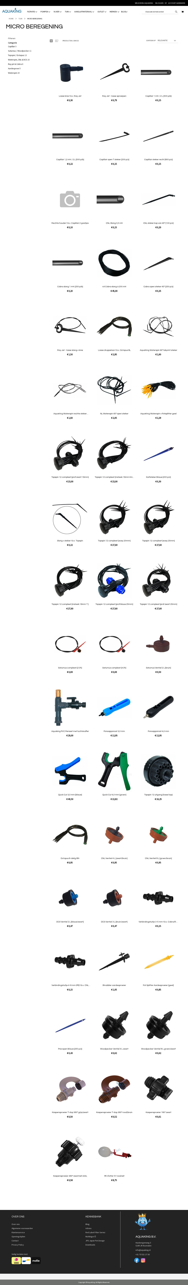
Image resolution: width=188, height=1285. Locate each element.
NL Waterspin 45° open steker (114, 414)
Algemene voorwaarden (22, 1228)
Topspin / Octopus (16, 55)
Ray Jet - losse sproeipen (114, 96)
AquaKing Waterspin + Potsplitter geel (158, 414)
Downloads (90, 1244)
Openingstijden (18, 1236)
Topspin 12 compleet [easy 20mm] (114, 541)
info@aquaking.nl (142, 1250)
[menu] (77, 11)
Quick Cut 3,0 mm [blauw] (70, 795)
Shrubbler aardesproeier (114, 985)
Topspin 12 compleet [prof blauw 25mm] (114, 604)
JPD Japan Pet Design (95, 1240)
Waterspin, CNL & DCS (17, 59)
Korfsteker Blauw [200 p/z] (158, 477)
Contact (15, 1240)
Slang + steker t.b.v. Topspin (70, 541)
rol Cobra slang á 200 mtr (114, 287)
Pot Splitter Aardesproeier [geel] (158, 985)
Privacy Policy (18, 1244)
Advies (88, 1228)
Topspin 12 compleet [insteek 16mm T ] (70, 604)
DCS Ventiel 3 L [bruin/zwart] (114, 922)
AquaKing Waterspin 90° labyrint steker (158, 350)
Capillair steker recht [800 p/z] (158, 160)
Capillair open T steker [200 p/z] (114, 160)
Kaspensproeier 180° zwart (158, 1112)
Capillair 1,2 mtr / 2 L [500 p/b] (70, 160)
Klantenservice (18, 1232)
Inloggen (159, 3)
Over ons (16, 1224)
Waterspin (12, 73)
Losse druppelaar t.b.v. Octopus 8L (114, 350)
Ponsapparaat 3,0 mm (114, 731)
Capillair (11, 46)
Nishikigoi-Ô (90, 1236)
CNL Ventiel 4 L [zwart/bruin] (114, 858)
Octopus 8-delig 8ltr (70, 858)
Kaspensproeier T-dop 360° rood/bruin (114, 1112)
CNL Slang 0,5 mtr (114, 223)
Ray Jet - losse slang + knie (70, 350)
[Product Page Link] (70, 72)
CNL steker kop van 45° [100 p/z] (158, 223)
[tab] (77, 11)
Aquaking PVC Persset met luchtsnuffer (70, 731)
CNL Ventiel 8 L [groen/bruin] (158, 858)
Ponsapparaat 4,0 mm (158, 731)
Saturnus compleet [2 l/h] (70, 668)
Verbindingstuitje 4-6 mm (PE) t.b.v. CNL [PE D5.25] (70, 985)
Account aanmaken (176, 3)
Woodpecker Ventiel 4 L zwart (114, 1049)
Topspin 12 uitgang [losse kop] (158, 795)
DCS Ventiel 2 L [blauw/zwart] (70, 922)
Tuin (21, 18)
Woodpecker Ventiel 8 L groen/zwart (158, 1049)
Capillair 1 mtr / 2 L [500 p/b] (158, 96)
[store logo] (11, 10)
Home (11, 18)
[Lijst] (56, 40)
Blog (87, 1224)
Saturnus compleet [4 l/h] (114, 668)
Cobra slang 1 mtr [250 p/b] (70, 287)
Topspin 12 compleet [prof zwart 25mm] (158, 604)
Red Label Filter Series (95, 1232)
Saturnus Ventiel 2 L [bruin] (158, 668)
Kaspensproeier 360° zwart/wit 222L (70, 1176)
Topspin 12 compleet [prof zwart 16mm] (70, 477)
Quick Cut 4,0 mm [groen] (114, 795)
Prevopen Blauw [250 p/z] (70, 1049)
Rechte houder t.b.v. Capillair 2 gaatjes (70, 223)
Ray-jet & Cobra (15, 64)
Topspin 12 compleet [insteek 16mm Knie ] (114, 477)
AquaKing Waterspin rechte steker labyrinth (70, 414)
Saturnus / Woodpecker (18, 51)
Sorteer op (151, 40)
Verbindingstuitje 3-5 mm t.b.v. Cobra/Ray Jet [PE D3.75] (158, 922)
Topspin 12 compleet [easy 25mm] (158, 541)
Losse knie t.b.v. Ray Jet (70, 96)
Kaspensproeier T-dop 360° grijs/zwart (70, 1112)
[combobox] (160, 11)
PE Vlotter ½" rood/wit (114, 1176)
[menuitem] (32, 11)
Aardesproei (13, 68)
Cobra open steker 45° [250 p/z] (158, 287)
